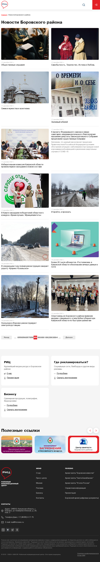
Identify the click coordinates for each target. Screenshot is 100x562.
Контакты (40, 498)
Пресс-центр (41, 478)
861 (43, 337)
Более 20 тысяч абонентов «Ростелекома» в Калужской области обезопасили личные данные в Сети (74, 265)
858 (31, 337)
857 (27, 337)
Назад (6, 337)
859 (35, 337)
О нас (38, 473)
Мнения (39, 483)
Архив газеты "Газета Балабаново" (79, 478)
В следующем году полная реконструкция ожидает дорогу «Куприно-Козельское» (25, 267)
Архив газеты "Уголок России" (77, 483)
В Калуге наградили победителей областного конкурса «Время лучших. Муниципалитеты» (22, 214)
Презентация (70, 493)
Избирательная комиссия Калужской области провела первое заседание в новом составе (22, 166)
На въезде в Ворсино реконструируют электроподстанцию (19, 324)
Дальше (69, 337)
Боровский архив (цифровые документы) (82, 498)
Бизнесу (39, 493)
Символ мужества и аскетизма (15, 109)
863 (51, 337)
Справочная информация (75, 488)
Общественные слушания (13, 65)
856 (23, 337)
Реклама (39, 488)
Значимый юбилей (59, 122)
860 (39, 337)
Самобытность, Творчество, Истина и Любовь (73, 65)
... (15, 337)
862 (47, 337)
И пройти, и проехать (61, 212)
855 (19, 337)
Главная (4, 15)
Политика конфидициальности (88, 553)
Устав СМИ (81, 555)
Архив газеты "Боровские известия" (79, 473)
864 (55, 337)
